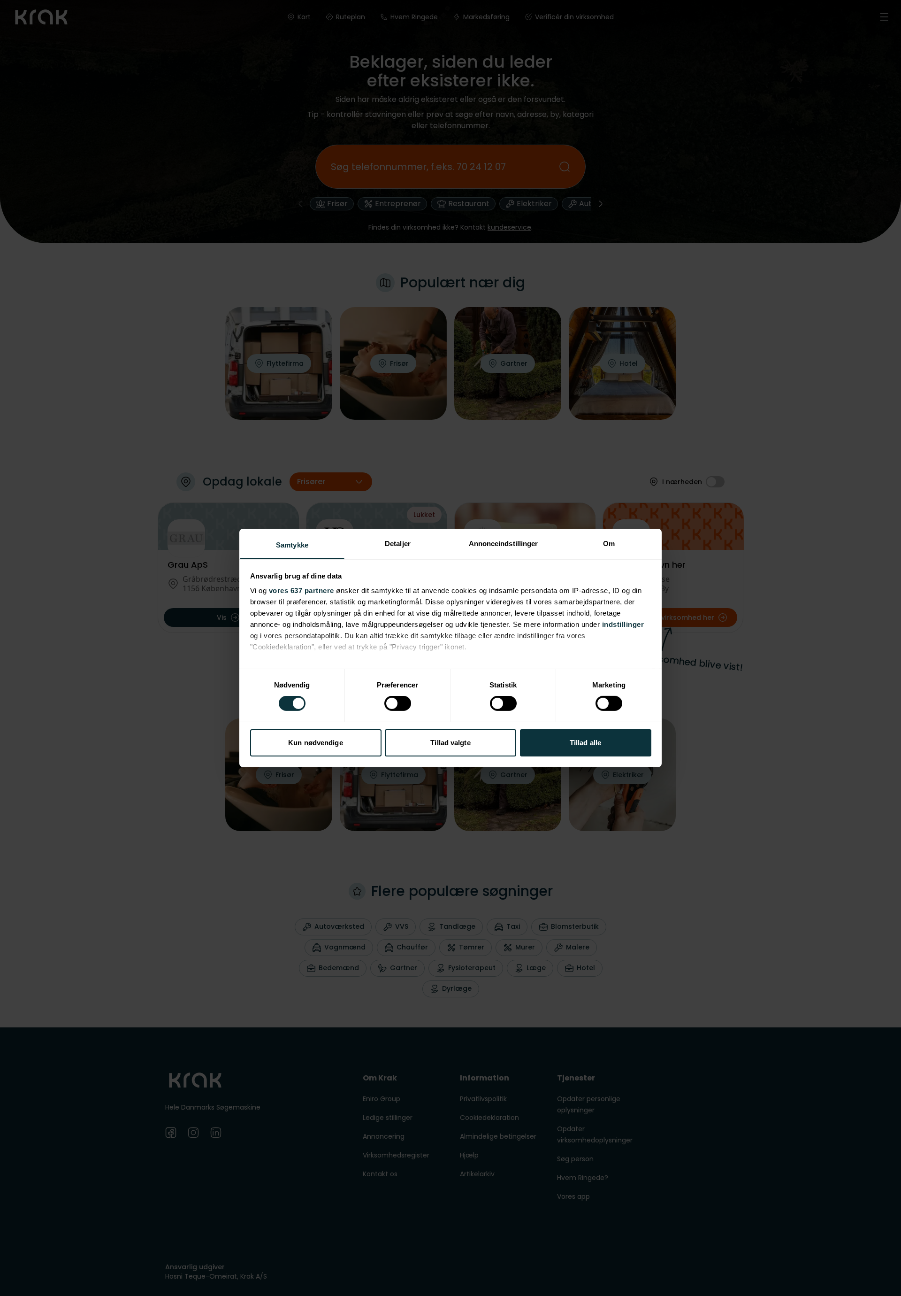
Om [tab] (609, 544)
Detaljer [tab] (398, 544)
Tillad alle (585, 743)
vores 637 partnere (301, 590)
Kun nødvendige (315, 743)
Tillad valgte (450, 743)
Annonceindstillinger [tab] (503, 544)
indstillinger (623, 624)
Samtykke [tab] (292, 545)
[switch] (397, 703)
